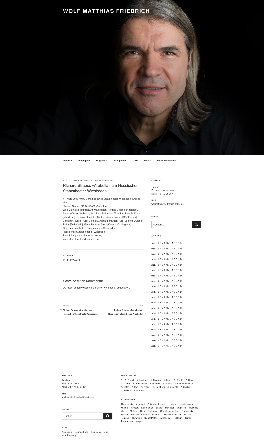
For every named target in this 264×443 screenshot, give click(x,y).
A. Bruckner (142, 379)
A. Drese (190, 379)
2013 (153, 313)
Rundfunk (137, 417)
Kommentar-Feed (99, 431)
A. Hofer (125, 386)
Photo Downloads (166, 160)
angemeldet (80, 287)
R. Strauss (73, 260)
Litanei (159, 407)
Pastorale (156, 414)
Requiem (125, 417)
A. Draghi (178, 379)
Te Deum (177, 417)
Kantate (124, 407)
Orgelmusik (187, 410)
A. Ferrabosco (140, 383)
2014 (153, 308)
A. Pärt (135, 386)
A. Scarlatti (172, 386)
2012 (153, 319)
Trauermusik (127, 421)
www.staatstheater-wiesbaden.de (81, 239)
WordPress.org (69, 435)
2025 (153, 249)
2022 (153, 265)
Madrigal (169, 407)
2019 (153, 281)
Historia (172, 404)
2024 (153, 254)
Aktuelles (67, 160)
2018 (153, 286)
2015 (153, 302)
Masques (193, 407)
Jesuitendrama (186, 404)
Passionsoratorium (140, 414)
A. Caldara (155, 379)
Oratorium (153, 410)
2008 (153, 340)
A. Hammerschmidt (183, 383)
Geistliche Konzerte (156, 404)
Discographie (120, 160)
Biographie (84, 160)
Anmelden (67, 431)
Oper (70, 255)
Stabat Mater (150, 417)
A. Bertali (129, 379)
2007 (153, 346)
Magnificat (181, 407)
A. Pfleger (145, 386)
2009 (153, 335)
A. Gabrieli (155, 383)
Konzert (135, 407)
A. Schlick (185, 386)
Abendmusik (127, 404)
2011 (153, 324)
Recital (187, 414)
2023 (153, 259)
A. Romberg (159, 386)
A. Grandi (167, 383)
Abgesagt (140, 404)
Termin (188, 417)
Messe (124, 410)
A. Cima (167, 379)
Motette (133, 410)
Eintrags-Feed (81, 431)
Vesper (139, 421)
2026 (153, 243)
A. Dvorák (125, 383)
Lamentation (147, 407)
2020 (153, 276)
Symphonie (165, 417)
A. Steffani (126, 390)
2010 (153, 330)
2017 (153, 292)
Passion (124, 414)
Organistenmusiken (169, 410)
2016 (153, 297)
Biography (101, 160)
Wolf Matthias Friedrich (106, 11)
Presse (147, 160)
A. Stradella (139, 390)
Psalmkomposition (173, 414)
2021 (153, 270)
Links (135, 160)
